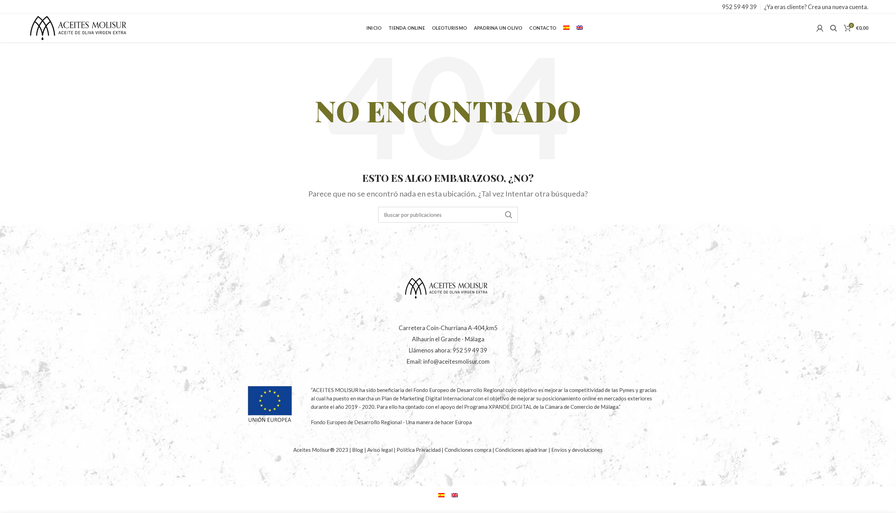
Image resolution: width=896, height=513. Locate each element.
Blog (358, 450)
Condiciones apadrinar (521, 450)
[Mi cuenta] (820, 28)
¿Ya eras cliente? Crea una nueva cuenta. (816, 6)
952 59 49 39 (739, 6)
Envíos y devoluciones (577, 450)
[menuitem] (566, 28)
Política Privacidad (419, 450)
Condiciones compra (468, 450)
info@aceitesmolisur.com (456, 361)
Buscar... (508, 215)
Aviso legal (380, 450)
